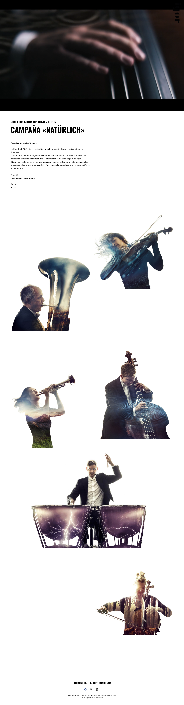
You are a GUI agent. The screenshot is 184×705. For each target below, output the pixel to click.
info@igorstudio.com (108, 695)
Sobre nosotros (100, 683)
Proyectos (80, 683)
